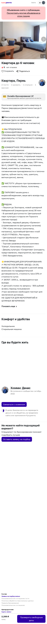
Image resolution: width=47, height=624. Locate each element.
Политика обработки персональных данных (18, 601)
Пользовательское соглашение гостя (15, 598)
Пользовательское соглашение (13, 605)
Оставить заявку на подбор (16, 439)
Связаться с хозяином (14, 404)
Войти (33, 3)
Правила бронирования (10, 603)
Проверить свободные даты (31, 619)
